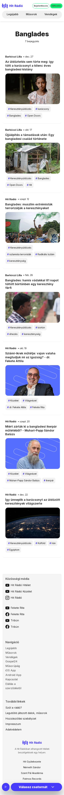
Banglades (14, 115)
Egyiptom (13, 549)
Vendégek (50, 14)
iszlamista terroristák (19, 254)
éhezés (12, 334)
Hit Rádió (10, 199)
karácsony (42, 109)
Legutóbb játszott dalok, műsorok (26, 713)
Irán (53, 543)
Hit (29, 184)
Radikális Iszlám (44, 254)
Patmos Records (32, 778)
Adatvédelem (13, 729)
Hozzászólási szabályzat (20, 718)
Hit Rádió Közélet (21, 591)
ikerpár (49, 480)
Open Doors (33, 115)
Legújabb (12, 14)
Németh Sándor (32, 767)
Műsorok (31, 14)
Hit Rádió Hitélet (21, 585)
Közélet (13, 400)
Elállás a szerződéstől (13, 686)
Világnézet (30, 400)
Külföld (40, 543)
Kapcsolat (11, 679)
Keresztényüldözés (19, 109)
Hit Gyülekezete (32, 761)
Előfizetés (56, 6)
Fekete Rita (37, 407)
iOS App (10, 670)
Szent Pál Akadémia (32, 773)
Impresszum (13, 724)
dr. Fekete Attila (16, 407)
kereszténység (16, 260)
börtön (40, 327)
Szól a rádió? (13, 707)
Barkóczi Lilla (13, 56)
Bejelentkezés (41, 6)
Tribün (15, 620)
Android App (13, 675)
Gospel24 (11, 661)
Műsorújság (12, 666)
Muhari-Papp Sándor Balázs (23, 480)
